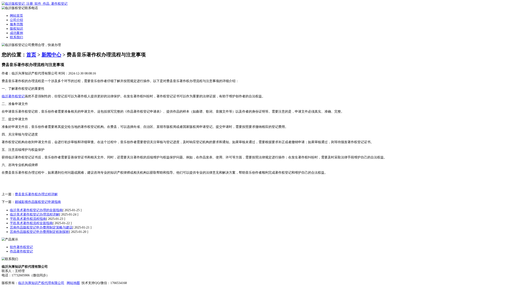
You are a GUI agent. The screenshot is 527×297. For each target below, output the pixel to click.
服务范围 (16, 24)
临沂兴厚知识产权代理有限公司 (41, 283)
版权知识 (16, 28)
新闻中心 (51, 54)
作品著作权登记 (21, 251)
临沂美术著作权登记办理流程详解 (34, 214)
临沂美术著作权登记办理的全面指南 (36, 210)
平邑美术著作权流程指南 (28, 218)
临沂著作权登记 (13, 96)
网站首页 (16, 15)
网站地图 (73, 283)
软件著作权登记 (21, 247)
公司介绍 (16, 20)
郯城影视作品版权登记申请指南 (38, 202)
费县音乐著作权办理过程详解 (36, 194)
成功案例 (16, 33)
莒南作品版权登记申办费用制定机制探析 (39, 231)
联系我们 (16, 37)
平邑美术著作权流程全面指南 (31, 223)
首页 (31, 54)
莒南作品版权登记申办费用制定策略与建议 (41, 227)
